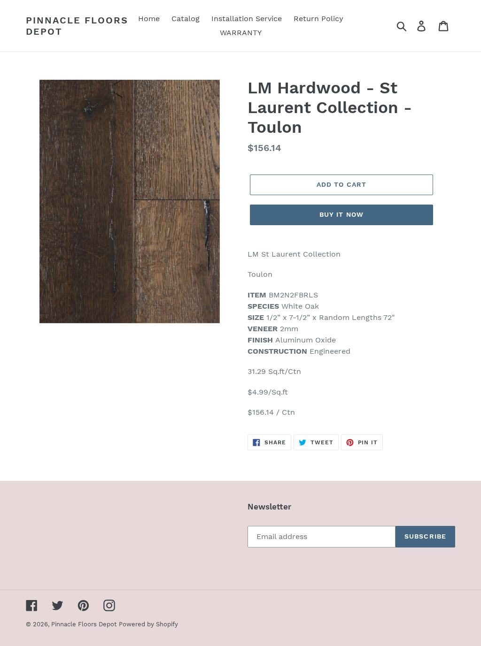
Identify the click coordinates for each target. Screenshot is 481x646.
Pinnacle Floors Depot (77, 26)
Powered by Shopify (148, 624)
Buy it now (341, 214)
